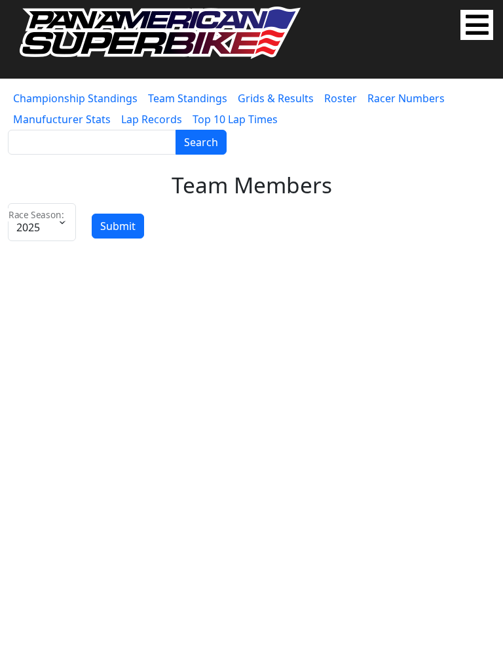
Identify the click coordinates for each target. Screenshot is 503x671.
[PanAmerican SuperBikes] (160, 32)
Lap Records (151, 119)
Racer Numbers (406, 98)
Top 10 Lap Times (235, 119)
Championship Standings (75, 98)
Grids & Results (276, 98)
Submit (118, 226)
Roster (340, 98)
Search (201, 142)
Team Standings (187, 98)
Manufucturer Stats (62, 119)
